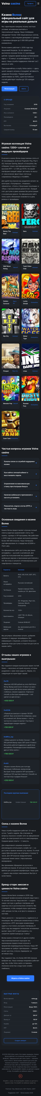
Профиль (30, 3)
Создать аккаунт (20, 1040)
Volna (11, 3)
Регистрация (9, 89)
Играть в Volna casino (20, 978)
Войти (24, 88)
